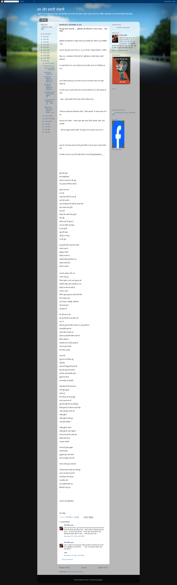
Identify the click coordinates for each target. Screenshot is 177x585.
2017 (45, 44)
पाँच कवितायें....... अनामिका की (49, 73)
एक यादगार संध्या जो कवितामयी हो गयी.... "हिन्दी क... (49, 102)
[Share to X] (88, 517)
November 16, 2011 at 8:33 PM (74, 536)
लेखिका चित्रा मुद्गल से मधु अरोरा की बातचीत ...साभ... (49, 110)
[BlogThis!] (86, 517)
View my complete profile (120, 50)
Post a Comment (67, 559)
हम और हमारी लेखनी (50, 9)
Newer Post (64, 567)
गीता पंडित (67, 525)
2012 (45, 58)
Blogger (100, 580)
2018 (45, 42)
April (46, 132)
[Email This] (84, 517)
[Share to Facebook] (90, 517)
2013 (45, 55)
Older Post (102, 567)
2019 (45, 39)
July (46, 124)
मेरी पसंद (43, 20)
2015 (45, 50)
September (48, 118)
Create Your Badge (116, 149)
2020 (45, 36)
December (48, 63)
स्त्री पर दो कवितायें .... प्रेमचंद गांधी (49, 69)
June (46, 126)
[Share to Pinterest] (92, 517)
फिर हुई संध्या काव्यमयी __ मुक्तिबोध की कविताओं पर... (48, 79)
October (47, 116)
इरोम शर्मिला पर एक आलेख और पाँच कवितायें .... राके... (49, 94)
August (47, 121)
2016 (45, 47)
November (48, 66)
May (46, 129)
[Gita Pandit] (118, 147)
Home (84, 567)
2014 (45, 53)
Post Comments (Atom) (75, 572)
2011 (45, 61)
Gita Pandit (114, 119)
